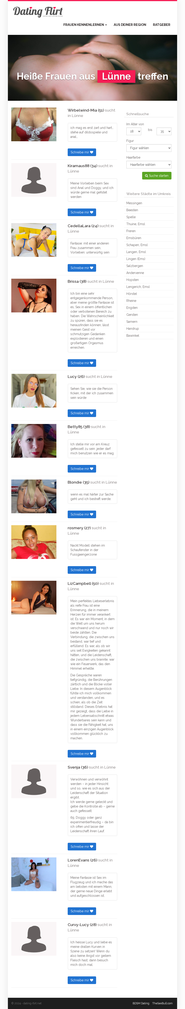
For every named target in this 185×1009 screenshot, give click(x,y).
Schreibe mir (80, 152)
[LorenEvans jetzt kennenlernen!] (33, 874)
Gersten (132, 314)
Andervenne (135, 273)
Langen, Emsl (136, 252)
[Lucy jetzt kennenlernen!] (33, 391)
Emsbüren (133, 238)
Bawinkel (132, 335)
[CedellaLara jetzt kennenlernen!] (33, 240)
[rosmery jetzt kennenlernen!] (33, 542)
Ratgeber (161, 25)
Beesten (132, 210)
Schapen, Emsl (137, 245)
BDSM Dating (141, 1003)
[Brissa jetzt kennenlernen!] (33, 295)
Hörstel (131, 294)
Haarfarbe (133, 157)
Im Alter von (135, 124)
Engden (132, 307)
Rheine (131, 301)
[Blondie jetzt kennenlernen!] (33, 496)
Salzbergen (134, 266)
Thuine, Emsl (135, 224)
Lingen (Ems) (135, 259)
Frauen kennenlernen (84, 25)
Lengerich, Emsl (138, 287)
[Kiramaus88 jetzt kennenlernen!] (33, 180)
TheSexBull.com (162, 1003)
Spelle (131, 217)
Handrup (132, 328)
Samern (131, 321)
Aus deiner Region (130, 25)
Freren (131, 231)
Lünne (77, 115)
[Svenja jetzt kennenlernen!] (33, 781)
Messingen (134, 203)
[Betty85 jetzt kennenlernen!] (33, 441)
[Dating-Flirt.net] (38, 11)
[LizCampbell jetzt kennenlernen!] (33, 597)
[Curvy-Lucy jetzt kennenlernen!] (33, 939)
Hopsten (132, 280)
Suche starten (158, 175)
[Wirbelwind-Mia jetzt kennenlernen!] (33, 124)
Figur (130, 141)
